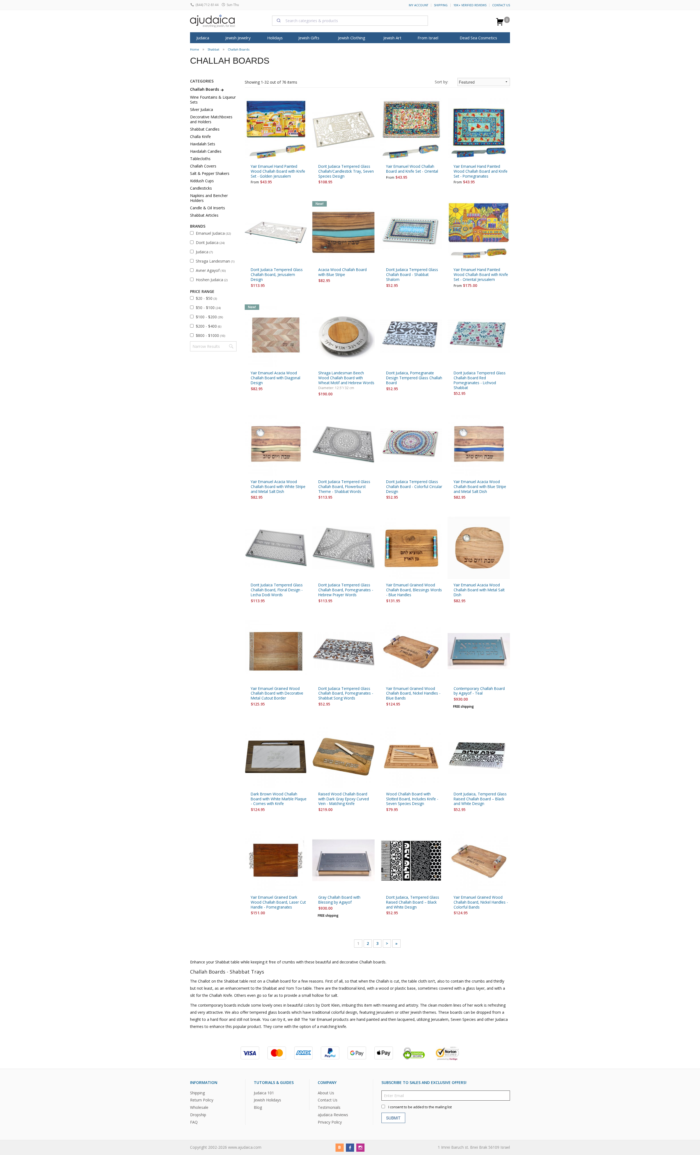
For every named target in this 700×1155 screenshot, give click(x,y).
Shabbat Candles (205, 129)
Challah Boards (238, 49)
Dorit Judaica (210, 242)
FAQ (194, 1122)
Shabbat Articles (204, 215)
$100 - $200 (209, 316)
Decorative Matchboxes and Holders (211, 119)
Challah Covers (203, 166)
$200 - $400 (208, 326)
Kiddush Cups (202, 180)
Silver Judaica (201, 109)
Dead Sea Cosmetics (478, 37)
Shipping (441, 5)
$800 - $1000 (210, 335)
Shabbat (213, 49)
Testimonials (329, 1107)
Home (194, 49)
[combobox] (350, 20)
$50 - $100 (208, 307)
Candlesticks (201, 188)
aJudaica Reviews (333, 1114)
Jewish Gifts (308, 37)
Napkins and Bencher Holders (209, 198)
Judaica (204, 251)
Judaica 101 (264, 1092)
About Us (326, 1092)
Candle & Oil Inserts (207, 207)
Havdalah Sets (202, 143)
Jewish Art (392, 37)
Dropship (198, 1114)
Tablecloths (200, 158)
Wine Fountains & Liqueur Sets (213, 100)
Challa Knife (200, 136)
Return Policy (201, 1100)
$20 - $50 (206, 298)
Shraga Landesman (215, 261)
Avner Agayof (211, 270)
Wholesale (199, 1107)
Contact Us (501, 5)
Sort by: (441, 81)
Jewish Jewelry (237, 37)
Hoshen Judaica (212, 279)
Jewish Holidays (267, 1100)
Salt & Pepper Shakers (209, 173)
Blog (258, 1107)
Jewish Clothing (351, 37)
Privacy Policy (330, 1122)
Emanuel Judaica (213, 233)
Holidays (275, 37)
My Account (418, 5)
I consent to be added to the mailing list (420, 1106)
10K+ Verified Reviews (469, 5)
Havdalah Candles (205, 151)
